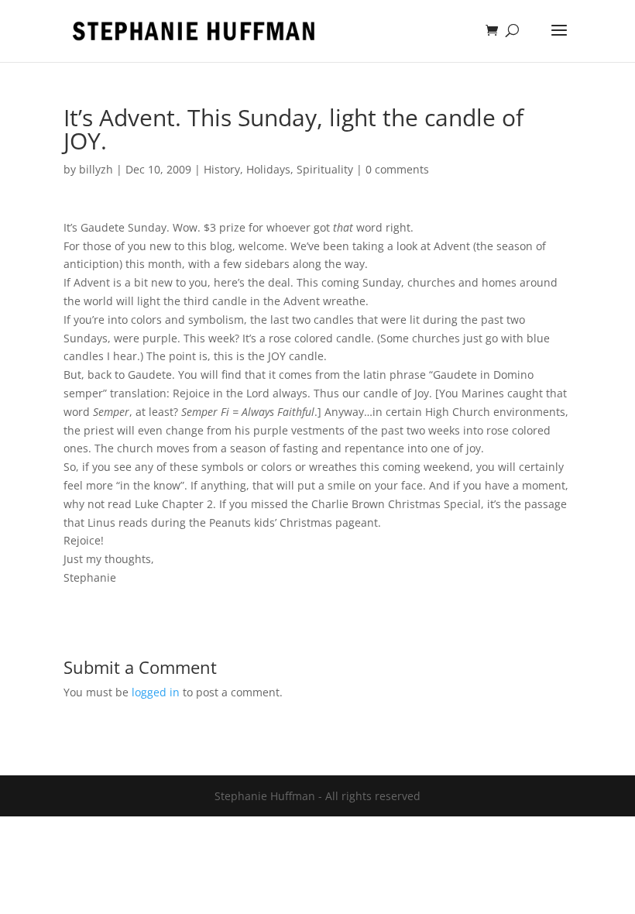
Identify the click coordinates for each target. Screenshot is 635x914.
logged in (156, 692)
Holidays (268, 169)
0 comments (397, 169)
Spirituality (325, 169)
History (222, 169)
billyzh (96, 169)
